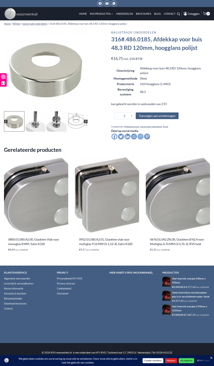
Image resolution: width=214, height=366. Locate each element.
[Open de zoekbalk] (178, 13)
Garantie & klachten (15, 293)
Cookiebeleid (64, 288)
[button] (14, 121)
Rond (165, 126)
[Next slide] (86, 121)
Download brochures (15, 303)
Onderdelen (124, 13)
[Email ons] (107, 4)
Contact (170, 13)
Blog (157, 13)
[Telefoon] (114, 4)
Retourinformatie (13, 288)
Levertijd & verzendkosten (18, 283)
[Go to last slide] (6, 121)
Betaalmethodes (13, 298)
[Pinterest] (147, 136)
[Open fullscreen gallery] (84, 107)
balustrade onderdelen (133, 32)
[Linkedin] (127, 136)
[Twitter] (121, 136)
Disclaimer (63, 293)
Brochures (143, 13)
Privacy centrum (66, 283)
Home (83, 13)
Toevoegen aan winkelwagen (157, 116)
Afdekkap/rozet (131, 126)
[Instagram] (140, 136)
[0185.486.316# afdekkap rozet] (46, 68)
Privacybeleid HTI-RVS (69, 278)
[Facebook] (100, 4)
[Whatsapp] (134, 136)
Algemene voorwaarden (17, 278)
